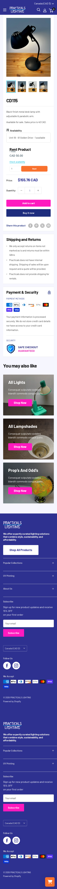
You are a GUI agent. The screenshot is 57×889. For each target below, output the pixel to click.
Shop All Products (21, 550)
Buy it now (28, 212)
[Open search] (38, 9)
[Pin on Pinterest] (36, 225)
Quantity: (11, 190)
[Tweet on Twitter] (42, 225)
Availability (16, 130)
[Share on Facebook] (30, 225)
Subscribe (13, 632)
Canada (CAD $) (12, 648)
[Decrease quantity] (21, 190)
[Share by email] (48, 225)
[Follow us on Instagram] (16, 665)
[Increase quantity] (38, 190)
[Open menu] (4, 10)
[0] (51, 10)
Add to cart (28, 203)
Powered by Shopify (12, 701)
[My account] (44, 10)
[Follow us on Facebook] (7, 665)
